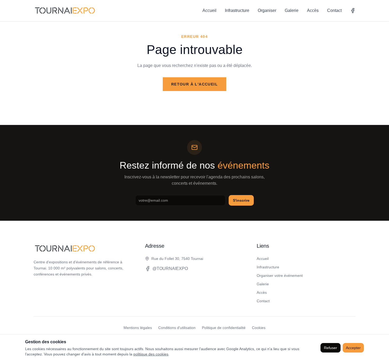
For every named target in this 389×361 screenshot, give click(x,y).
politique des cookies (150, 354)
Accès (313, 10)
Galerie (291, 10)
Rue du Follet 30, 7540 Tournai (177, 258)
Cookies (258, 328)
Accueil (209, 10)
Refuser (330, 348)
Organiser (267, 10)
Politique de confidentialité (224, 328)
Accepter (353, 348)
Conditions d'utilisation (177, 328)
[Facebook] (352, 10)
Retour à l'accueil (194, 84)
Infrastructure (237, 10)
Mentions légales (138, 328)
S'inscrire (241, 200)
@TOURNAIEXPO (170, 268)
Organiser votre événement (280, 275)
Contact (334, 10)
